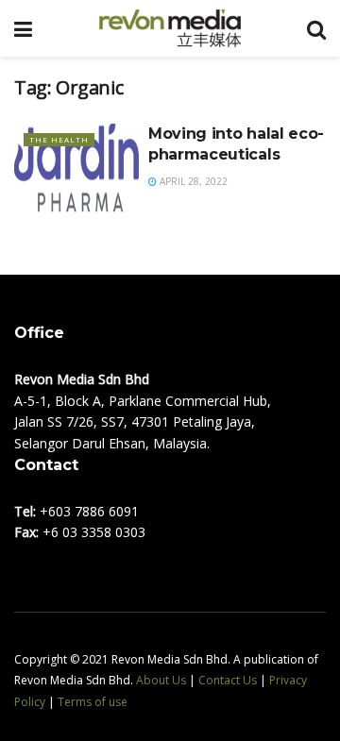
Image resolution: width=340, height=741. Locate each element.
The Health (59, 139)
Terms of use (93, 702)
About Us (161, 680)
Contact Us (227, 680)
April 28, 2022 (192, 181)
